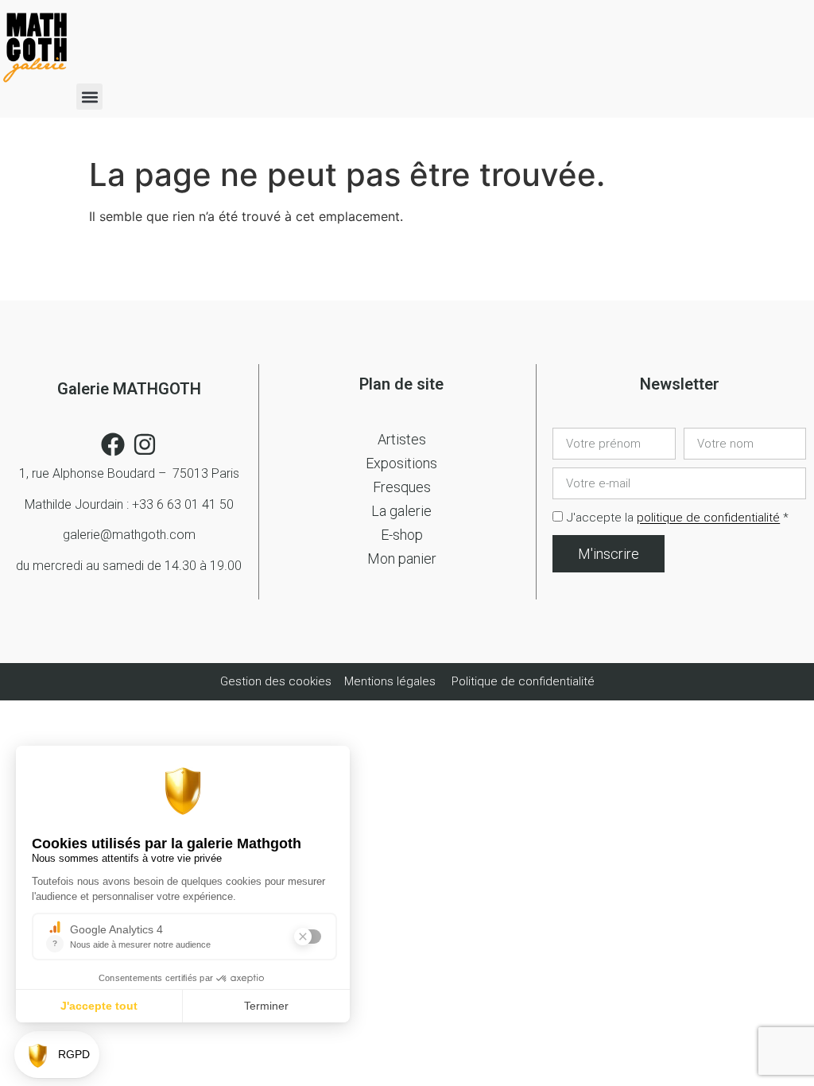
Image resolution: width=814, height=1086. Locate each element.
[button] (89, 96)
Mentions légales (390, 681)
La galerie (401, 510)
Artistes (402, 439)
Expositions (401, 463)
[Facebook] (113, 444)
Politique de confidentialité (523, 681)
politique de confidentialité (708, 518)
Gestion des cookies (277, 681)
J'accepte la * (678, 518)
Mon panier (401, 558)
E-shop (402, 534)
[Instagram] (145, 444)
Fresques (402, 487)
